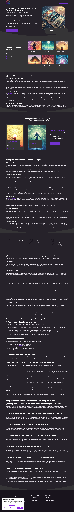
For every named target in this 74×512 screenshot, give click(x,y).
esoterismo (9, 80)
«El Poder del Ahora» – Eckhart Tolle (14, 345)
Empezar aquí (64, 2)
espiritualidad (9, 93)
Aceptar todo (19, 507)
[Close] (23, 499)
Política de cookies (12, 505)
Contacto (23, 2)
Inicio (14, 2)
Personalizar (6, 507)
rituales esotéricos (11, 198)
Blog (18, 2)
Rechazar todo (12, 507)
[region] (13, 504)
